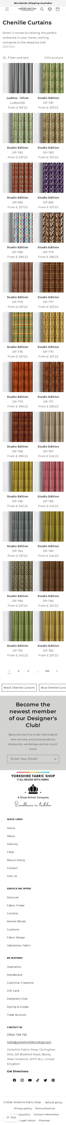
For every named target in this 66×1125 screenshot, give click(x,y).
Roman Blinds (16, 921)
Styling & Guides (18, 1006)
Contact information (46, 1114)
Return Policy (16, 860)
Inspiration (14, 966)
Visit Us (12, 876)
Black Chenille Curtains (19, 687)
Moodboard (14, 974)
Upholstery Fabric (19, 945)
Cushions (13, 929)
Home (11, 828)
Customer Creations (20, 982)
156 (47, 671)
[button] (7, 9)
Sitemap (44, 1120)
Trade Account (16, 1014)
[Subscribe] (55, 759)
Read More (8, 46)
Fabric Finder (16, 905)
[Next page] (57, 671)
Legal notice (27, 1120)
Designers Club (17, 998)
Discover (13, 897)
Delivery (12, 844)
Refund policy (53, 1102)
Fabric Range (16, 937)
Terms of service (45, 1108)
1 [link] (9, 671)
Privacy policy (23, 1108)
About (11, 836)
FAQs (10, 852)
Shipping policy (20, 1114)
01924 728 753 (17, 1034)
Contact (12, 868)
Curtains (12, 913)
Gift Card (13, 990)
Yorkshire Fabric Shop (27, 1102)
